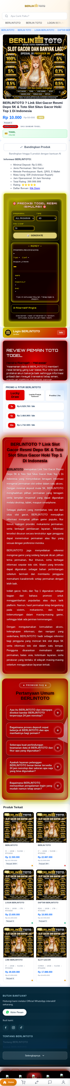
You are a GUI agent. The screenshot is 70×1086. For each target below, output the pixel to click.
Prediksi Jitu (54, 396)
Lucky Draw (15, 395)
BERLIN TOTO (34, 22)
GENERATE (35, 236)
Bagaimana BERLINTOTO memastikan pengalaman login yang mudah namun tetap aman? (31, 786)
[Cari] (6, 16)
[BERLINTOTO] (35, 5)
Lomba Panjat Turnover (35, 396)
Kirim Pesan (17, 1012)
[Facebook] (5, 1028)
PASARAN (18, 214)
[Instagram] (13, 1028)
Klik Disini (35, 188)
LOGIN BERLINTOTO (44, 30)
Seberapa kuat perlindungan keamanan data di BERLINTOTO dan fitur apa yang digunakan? (31, 748)
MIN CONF (18, 224)
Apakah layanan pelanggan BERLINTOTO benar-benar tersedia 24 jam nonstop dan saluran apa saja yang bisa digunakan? (31, 767)
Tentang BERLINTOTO (15, 1042)
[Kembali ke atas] (63, 1063)
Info (61, 333)
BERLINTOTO (13, 22)
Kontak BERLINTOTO (15, 1047)
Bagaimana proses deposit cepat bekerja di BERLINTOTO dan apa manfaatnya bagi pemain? (29, 730)
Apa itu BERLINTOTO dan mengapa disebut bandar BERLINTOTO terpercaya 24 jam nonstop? (31, 713)
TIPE (38, 214)
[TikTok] (21, 1028)
